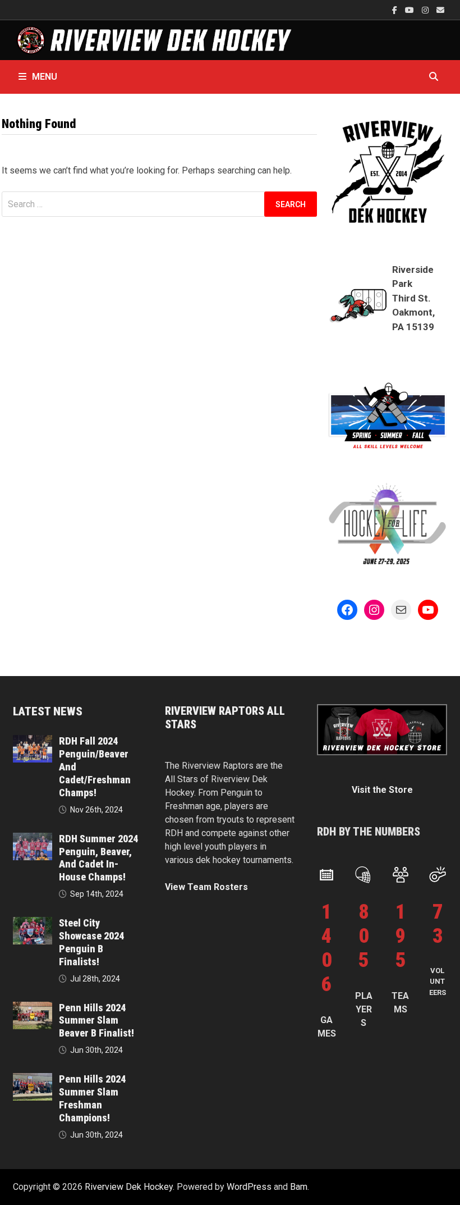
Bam (298, 1186)
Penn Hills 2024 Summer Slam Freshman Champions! (92, 1098)
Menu (44, 76)
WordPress (249, 1186)
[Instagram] (426, 9)
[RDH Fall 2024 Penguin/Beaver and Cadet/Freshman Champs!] (32, 741)
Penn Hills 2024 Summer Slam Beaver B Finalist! (96, 1020)
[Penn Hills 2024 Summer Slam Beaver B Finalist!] (32, 1008)
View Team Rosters (206, 887)
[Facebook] (395, 9)
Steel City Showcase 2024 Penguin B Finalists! (91, 942)
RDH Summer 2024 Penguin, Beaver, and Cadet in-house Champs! (98, 858)
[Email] (440, 9)
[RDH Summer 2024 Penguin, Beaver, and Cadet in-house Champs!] (32, 839)
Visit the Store (382, 789)
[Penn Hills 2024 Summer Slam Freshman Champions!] (32, 1079)
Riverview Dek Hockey (129, 1186)
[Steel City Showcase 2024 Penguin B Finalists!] (32, 923)
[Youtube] (410, 9)
